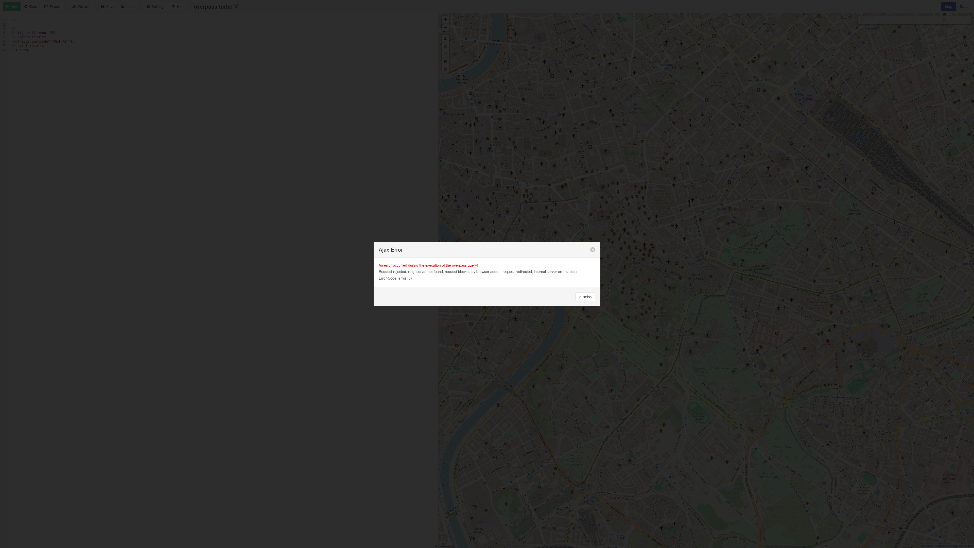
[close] (592, 249)
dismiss (585, 297)
